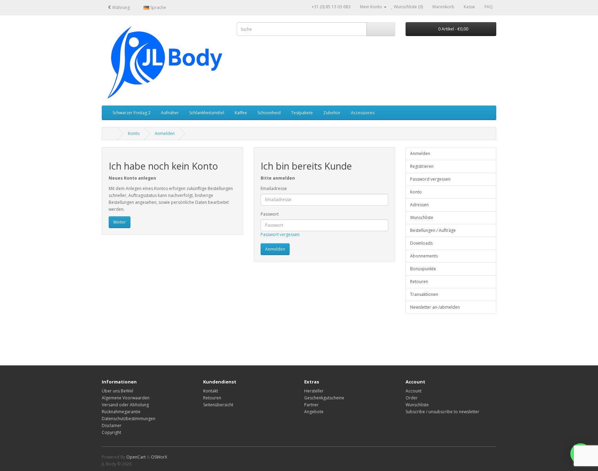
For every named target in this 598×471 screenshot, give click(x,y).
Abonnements (424, 256)
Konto (134, 133)
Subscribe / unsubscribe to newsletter (442, 412)
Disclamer (111, 425)
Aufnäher (170, 113)
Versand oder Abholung (125, 405)
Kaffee (241, 113)
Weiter (119, 222)
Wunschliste (421, 217)
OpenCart (136, 457)
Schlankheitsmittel (206, 113)
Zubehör (332, 113)
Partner (311, 405)
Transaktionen (424, 294)
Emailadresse (274, 188)
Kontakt (210, 391)
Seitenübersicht (218, 405)
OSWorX (159, 457)
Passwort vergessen (280, 234)
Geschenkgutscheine (324, 398)
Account (414, 391)
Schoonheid (269, 113)
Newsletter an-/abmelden (435, 307)
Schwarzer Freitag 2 (131, 113)
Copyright (111, 432)
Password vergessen (430, 179)
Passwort (270, 214)
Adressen (419, 205)
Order (412, 398)
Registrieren (422, 166)
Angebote (314, 412)
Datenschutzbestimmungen (128, 419)
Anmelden (165, 133)
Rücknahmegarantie (121, 412)
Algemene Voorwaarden (126, 398)
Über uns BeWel (117, 391)
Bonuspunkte (423, 269)
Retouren (419, 281)
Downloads (421, 243)
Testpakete (302, 113)
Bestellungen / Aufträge (433, 230)
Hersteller (314, 391)
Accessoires (362, 113)
